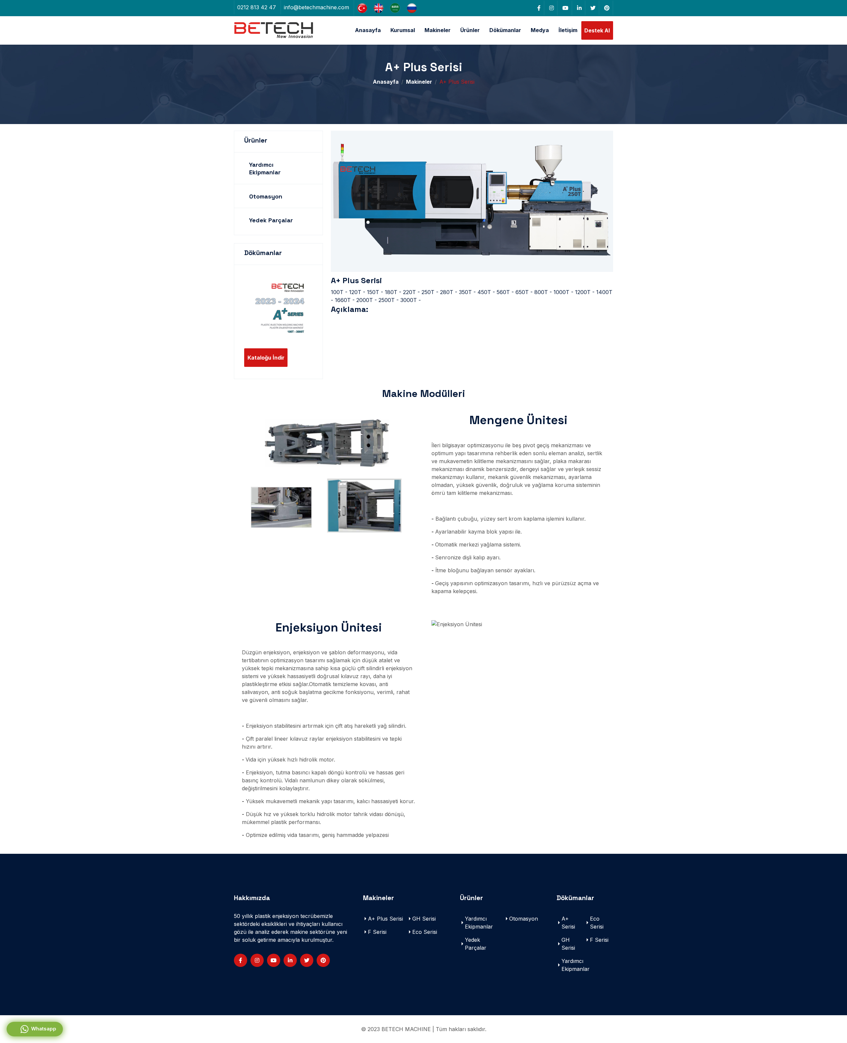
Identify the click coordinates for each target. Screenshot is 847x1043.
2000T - (366, 300)
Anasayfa (368, 30)
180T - (393, 292)
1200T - (585, 292)
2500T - (389, 300)
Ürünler (470, 30)
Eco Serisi (424, 932)
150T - (375, 292)
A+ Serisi (568, 922)
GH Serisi (424, 918)
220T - (411, 292)
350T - (467, 292)
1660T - (345, 300)
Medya (540, 30)
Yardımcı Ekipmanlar (265, 168)
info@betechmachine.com (316, 7)
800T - (543, 292)
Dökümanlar (505, 30)
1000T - (563, 292)
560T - (505, 292)
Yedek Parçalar (271, 220)
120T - (357, 292)
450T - (486, 292)
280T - (448, 292)
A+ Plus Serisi (385, 918)
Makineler (437, 30)
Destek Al (597, 30)
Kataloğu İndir (266, 357)
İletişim (567, 30)
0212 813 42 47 (256, 7)
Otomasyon (265, 196)
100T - (339, 292)
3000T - (410, 300)
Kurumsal (402, 30)
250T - (430, 292)
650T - (524, 292)
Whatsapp (42, 1028)
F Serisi (377, 932)
